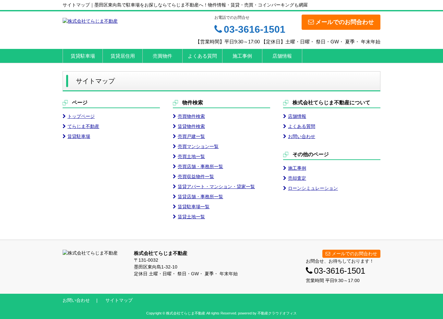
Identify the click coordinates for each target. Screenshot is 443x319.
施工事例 (242, 56)
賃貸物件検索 (191, 126)
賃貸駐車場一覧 (194, 206)
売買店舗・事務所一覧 (200, 166)
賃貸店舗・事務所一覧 (200, 196)
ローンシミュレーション (313, 188)
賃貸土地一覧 (191, 216)
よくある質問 (202, 56)
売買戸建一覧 (191, 136)
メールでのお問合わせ (345, 22)
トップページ (81, 116)
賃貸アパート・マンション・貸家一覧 (216, 186)
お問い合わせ (301, 136)
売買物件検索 (191, 116)
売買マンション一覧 (198, 146)
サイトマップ (119, 300)
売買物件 (162, 56)
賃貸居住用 (123, 56)
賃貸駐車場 (83, 56)
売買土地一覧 (191, 156)
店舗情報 (282, 56)
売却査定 (297, 178)
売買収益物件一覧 (196, 176)
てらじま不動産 (83, 126)
